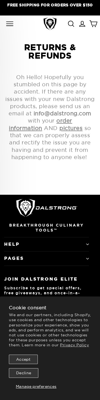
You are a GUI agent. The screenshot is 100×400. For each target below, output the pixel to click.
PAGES (14, 258)
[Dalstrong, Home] (50, 24)
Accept (23, 359)
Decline (23, 372)
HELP (12, 244)
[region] (50, 7)
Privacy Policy (74, 344)
